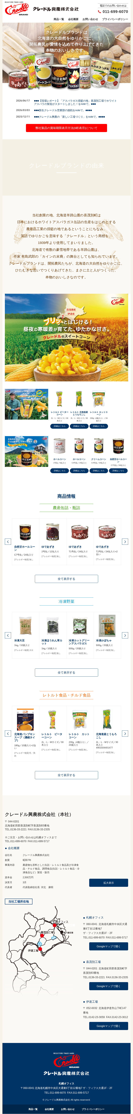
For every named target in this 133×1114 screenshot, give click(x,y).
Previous (8, 542)
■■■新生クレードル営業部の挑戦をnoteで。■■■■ (63, 110)
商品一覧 (59, 19)
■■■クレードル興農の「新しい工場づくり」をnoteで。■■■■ (69, 116)
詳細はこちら (60, 426)
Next (125, 542)
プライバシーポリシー (115, 19)
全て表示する (66, 578)
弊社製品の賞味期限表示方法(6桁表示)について (66, 128)
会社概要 (73, 19)
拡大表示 (108, 882)
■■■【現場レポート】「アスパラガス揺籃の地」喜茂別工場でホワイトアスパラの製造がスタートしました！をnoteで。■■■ (75, 102)
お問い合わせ (90, 19)
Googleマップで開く (109, 946)
